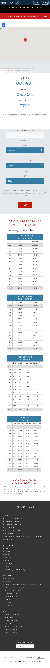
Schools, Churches (14, 590)
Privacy (40, 658)
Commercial (11, 596)
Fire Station (25, 161)
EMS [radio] (2, 70)
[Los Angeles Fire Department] (24, 17)
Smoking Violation (14, 530)
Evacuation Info (12, 521)
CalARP (8, 602)
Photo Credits (34, 661)
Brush (8, 581)
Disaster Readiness (14, 524)
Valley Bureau (11, 620)
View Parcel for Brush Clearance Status (24, 584)
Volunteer (10, 527)
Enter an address (25, 130)
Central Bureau (12, 614)
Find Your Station (13, 518)
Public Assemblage (14, 587)
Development (11, 593)
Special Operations (14, 626)
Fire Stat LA (10, 533)
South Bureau (11, 617)
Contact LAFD (11, 632)
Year (25, 176)
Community (25, 145)
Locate (3, 25)
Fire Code (9, 578)
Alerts (7, 548)
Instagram (10, 563)
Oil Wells (9, 605)
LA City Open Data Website (24, 483)
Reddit (8, 566)
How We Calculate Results (24, 480)
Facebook (10, 554)
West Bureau (11, 623)
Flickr (7, 560)
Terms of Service (17, 661)
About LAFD (11, 629)
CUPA (7, 599)
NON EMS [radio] (9, 70)
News (7, 551)
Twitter (8, 557)
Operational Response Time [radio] (24, 70)
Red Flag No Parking (15, 569)
